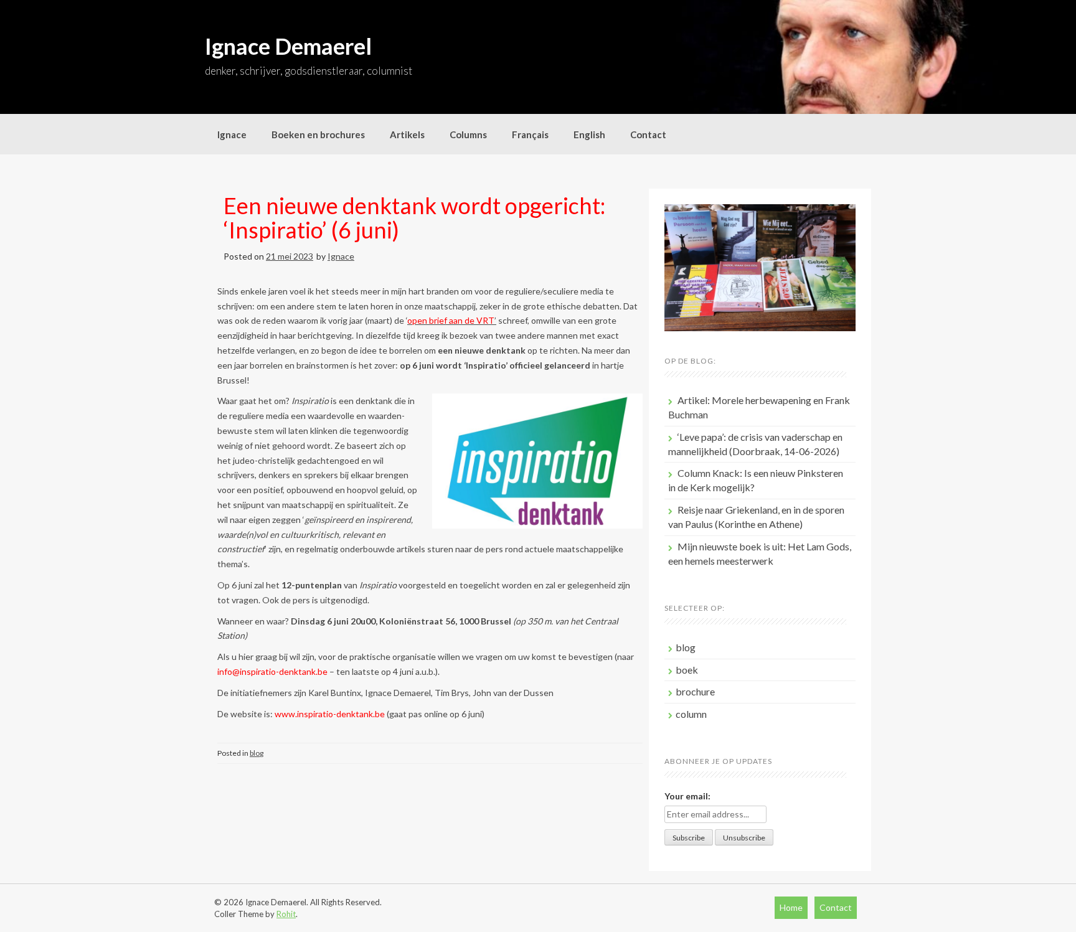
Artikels (407, 134)
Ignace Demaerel (288, 46)
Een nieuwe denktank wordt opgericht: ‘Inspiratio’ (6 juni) (414, 218)
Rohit (286, 914)
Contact (648, 134)
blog (256, 753)
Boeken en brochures (318, 134)
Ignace (232, 134)
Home (791, 907)
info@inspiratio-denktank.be (272, 671)
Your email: (687, 796)
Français (530, 134)
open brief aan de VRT (450, 320)
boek (687, 669)
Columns (468, 134)
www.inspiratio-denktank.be (330, 713)
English (589, 134)
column (691, 714)
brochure (695, 691)
